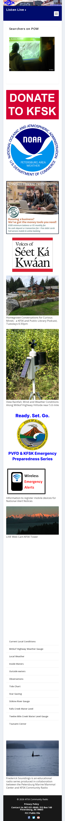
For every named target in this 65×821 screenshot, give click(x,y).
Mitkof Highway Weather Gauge (26, 648)
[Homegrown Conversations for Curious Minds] (32, 314)
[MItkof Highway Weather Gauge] (32, 398)
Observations (16, 678)
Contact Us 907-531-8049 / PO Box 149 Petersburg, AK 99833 (31, 808)
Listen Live (15, 10)
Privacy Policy (31, 804)
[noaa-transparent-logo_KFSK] (32, 175)
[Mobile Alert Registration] (26, 495)
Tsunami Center (17, 723)
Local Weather (16, 656)
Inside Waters (16, 663)
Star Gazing (15, 693)
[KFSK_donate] (32, 118)
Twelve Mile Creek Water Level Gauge (28, 716)
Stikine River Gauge (19, 701)
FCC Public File (32, 813)
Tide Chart (15, 686)
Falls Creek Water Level (21, 708)
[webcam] (32, 533)
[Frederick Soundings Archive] (32, 775)
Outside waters (17, 671)
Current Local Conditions (22, 641)
